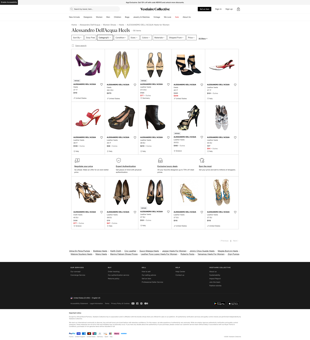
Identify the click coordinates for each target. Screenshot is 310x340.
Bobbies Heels (100, 251)
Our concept (75, 271)
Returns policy (113, 278)
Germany (100, 337)
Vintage (156, 17)
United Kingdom (80, 337)
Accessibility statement (79, 303)
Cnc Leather (130, 251)
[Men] (112, 17)
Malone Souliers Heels (81, 254)
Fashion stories (215, 285)
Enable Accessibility (9, 2)
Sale (177, 17)
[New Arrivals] (82, 17)
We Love (167, 17)
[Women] (104, 17)
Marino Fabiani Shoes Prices (124, 254)
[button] (238, 9)
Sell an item (204, 9)
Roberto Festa (187, 254)
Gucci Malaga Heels (149, 251)
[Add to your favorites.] (101, 84)
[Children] (123, 17)
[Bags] (131, 17)
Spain (106, 337)
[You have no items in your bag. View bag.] (238, 9)
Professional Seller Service (152, 282)
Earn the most (205, 166)
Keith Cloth (115, 251)
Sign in (218, 9)
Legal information (96, 303)
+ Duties (147, 95)
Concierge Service (77, 275)
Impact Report (215, 278)
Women (99, 17)
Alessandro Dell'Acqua (90, 24)
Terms (107, 303)
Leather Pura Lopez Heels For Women (159, 254)
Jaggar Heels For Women (174, 251)
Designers (88, 17)
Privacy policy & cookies (120, 303)
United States (91, 337)
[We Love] (173, 17)
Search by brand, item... (83, 9)
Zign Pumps (233, 254)
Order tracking (114, 271)
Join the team (214, 282)
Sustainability (214, 275)
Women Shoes (109, 24)
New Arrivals (74, 17)
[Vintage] (162, 17)
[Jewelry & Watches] (151, 17)
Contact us (180, 275)
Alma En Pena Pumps (79, 251)
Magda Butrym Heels (228, 251)
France (71, 337)
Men (108, 17)
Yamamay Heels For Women (211, 254)
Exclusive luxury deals (167, 166)
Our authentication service (118, 275)
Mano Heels (101, 254)
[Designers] (94, 17)
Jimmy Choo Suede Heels (202, 251)
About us (213, 271)
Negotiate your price (83, 166)
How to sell (146, 271)
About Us (187, 17)
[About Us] (193, 17)
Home (74, 24)
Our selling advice (149, 275)
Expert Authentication (126, 166)
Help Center (180, 271)
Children (117, 17)
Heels (121, 24)
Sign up (229, 9)
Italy (111, 337)
